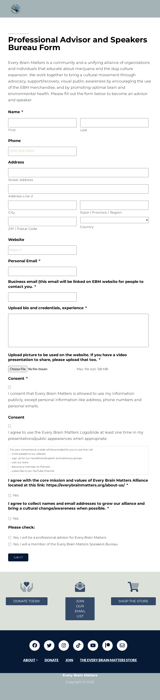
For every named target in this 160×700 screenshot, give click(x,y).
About (29, 660)
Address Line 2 (20, 196)
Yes (16, 495)
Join (69, 660)
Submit (18, 557)
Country (87, 227)
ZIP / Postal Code (22, 229)
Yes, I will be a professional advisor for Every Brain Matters (59, 537)
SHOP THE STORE (133, 601)
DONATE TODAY (26, 601)
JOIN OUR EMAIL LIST (80, 608)
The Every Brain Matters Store (108, 660)
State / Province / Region (101, 212)
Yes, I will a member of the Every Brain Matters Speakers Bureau (65, 544)
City (11, 212)
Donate (52, 660)
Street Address (20, 180)
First (12, 130)
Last (84, 130)
